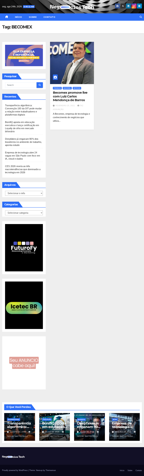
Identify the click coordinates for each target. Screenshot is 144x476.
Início (18, 17)
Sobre (32, 17)
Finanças (57, 88)
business (81, 419)
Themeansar (51, 470)
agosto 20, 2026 (18, 432)
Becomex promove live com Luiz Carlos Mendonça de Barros (70, 96)
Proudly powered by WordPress (15, 470)
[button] (141, 17)
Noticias (77, 88)
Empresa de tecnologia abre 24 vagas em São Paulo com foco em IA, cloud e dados (22, 155)
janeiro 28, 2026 (123, 432)
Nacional (67, 88)
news (115, 419)
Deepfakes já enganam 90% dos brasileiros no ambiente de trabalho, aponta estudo (23, 142)
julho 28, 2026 (52, 432)
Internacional (13, 419)
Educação (47, 419)
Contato (49, 17)
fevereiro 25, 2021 (66, 106)
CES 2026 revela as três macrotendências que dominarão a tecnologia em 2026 (22, 169)
